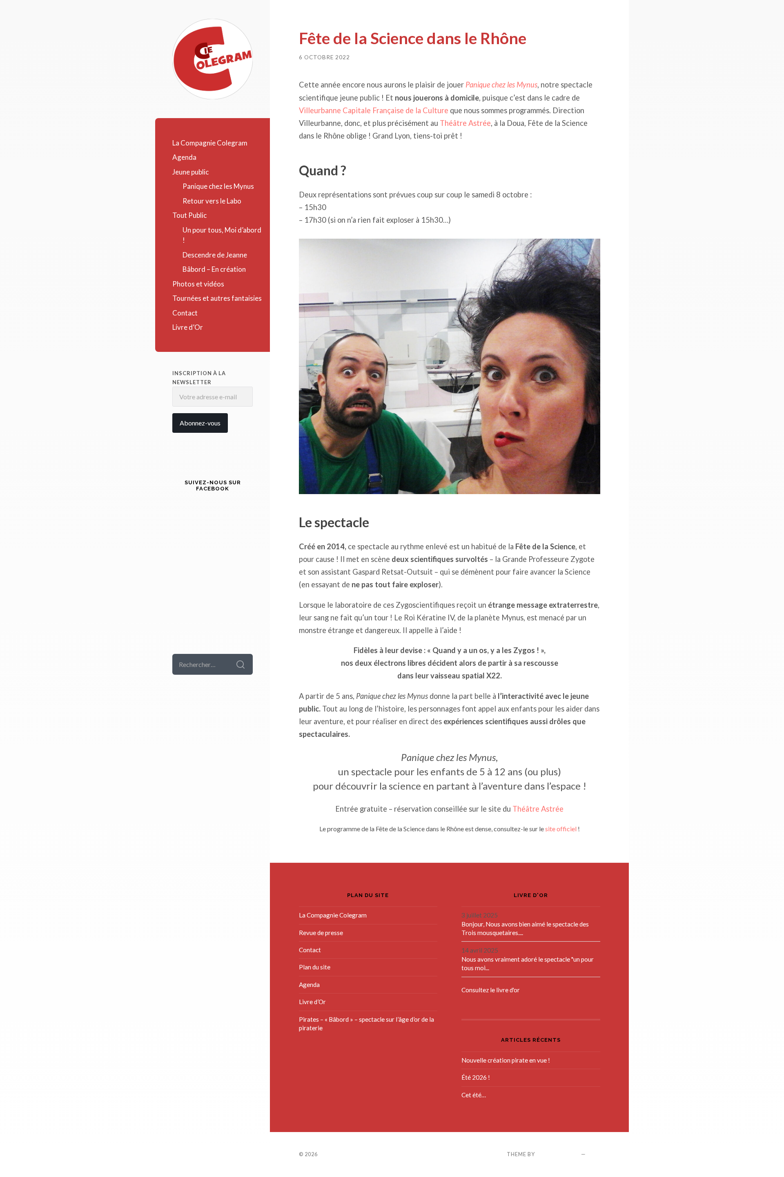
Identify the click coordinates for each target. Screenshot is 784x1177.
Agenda (184, 157)
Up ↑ (593, 1154)
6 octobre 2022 (324, 57)
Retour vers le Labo (212, 201)
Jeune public (190, 172)
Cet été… (473, 1095)
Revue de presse (321, 932)
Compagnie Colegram (353, 1154)
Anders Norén (558, 1154)
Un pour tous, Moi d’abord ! (222, 235)
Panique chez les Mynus (218, 186)
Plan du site (314, 967)
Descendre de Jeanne (215, 255)
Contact (185, 313)
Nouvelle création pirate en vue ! (505, 1060)
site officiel (561, 828)
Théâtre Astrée (465, 123)
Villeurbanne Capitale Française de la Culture (373, 110)
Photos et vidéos (198, 284)
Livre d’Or (187, 327)
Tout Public (189, 215)
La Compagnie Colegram (209, 143)
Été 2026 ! (475, 1077)
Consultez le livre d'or (490, 990)
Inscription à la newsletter (199, 377)
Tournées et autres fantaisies (217, 298)
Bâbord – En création (214, 269)
